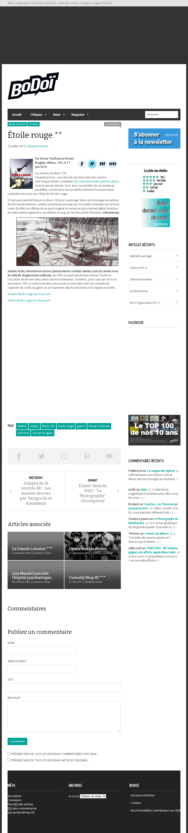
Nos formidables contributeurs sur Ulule (156, 810)
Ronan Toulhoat (99, 426)
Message (14, 698)
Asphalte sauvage (141, 256)
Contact (136, 803)
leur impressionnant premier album (96, 181)
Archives (74, 796)
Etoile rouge (65, 426)
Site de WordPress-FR (21, 812)
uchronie (23, 433)
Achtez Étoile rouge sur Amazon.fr (29, 300)
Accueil (16, 114)
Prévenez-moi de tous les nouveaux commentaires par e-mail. (54, 754)
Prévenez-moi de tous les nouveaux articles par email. (49, 760)
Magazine (75, 116)
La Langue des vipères (161, 470)
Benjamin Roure (38, 146)
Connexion (14, 800)
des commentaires (22, 808)
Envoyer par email (109, 456)
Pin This (86, 456)
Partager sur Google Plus (64, 456)
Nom (11, 643)
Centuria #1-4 (138, 267)
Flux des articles (20, 804)
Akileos (22, 426)
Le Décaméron (139, 291)
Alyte (144, 489)
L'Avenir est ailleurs (157, 533)
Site (10, 679)
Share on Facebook (19, 456)
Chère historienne (141, 279)
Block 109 (48, 426)
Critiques (34, 116)
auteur (34, 426)
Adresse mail (17, 661)
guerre (81, 426)
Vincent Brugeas (43, 433)
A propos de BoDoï (143, 795)
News (55, 116)
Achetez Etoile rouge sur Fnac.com (29, 294)
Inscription (14, 796)
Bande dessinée (17, 124)
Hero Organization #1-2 (145, 302)
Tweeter (41, 456)
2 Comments (112, 124)
